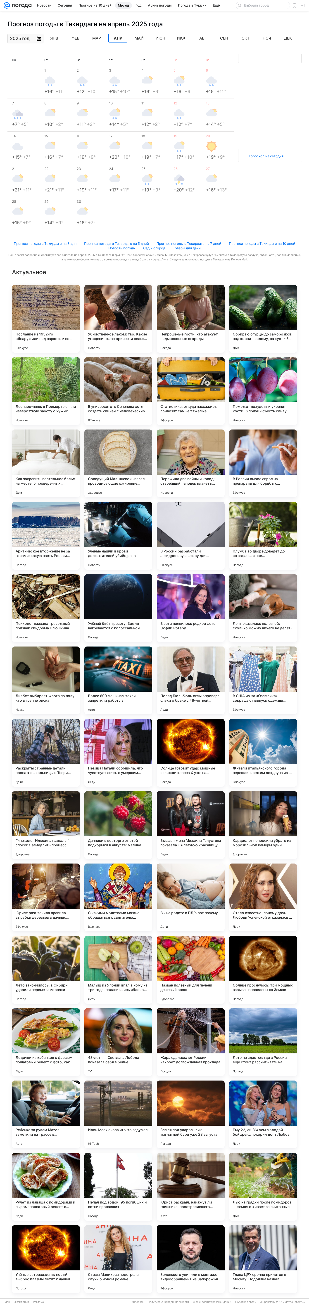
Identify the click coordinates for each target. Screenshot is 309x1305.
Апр (118, 38)
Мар (96, 38)
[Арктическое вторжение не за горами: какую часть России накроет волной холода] (46, 536)
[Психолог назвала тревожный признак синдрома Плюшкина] (46, 608)
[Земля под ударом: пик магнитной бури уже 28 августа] (191, 1114)
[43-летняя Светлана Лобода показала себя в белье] (118, 1042)
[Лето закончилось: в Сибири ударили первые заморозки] (46, 970)
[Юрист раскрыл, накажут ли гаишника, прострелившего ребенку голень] (191, 1187)
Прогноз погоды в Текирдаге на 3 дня (45, 243)
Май (139, 38)
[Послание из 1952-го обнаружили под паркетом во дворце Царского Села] (46, 319)
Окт (246, 38)
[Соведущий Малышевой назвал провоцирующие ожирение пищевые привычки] (118, 463)
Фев (75, 38)
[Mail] (7, 5)
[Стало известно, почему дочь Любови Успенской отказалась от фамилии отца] (263, 897)
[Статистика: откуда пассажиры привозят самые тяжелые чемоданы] (191, 391)
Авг (203, 38)
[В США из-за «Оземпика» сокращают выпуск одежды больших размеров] (263, 680)
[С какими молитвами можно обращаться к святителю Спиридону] (118, 897)
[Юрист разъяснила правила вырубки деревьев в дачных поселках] (46, 897)
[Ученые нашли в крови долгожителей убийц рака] (118, 536)
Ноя (267, 38)
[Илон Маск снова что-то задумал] (118, 1114)
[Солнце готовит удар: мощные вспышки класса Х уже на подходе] (191, 753)
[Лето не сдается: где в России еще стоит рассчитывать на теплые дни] (263, 1042)
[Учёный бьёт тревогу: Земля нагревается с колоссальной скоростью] (118, 608)
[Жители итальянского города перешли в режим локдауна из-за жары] (263, 753)
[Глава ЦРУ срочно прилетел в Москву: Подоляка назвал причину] (263, 1259)
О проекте (137, 1302)
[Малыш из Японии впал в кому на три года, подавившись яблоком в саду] (118, 970)
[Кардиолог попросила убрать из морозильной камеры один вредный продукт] (263, 825)
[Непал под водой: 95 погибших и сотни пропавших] (118, 1187)
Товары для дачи (187, 248)
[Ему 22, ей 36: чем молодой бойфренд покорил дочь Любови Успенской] (263, 1114)
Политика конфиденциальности (168, 1302)
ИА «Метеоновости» (291, 1302)
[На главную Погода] (21, 5)
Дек (288, 38)
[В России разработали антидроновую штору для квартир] (191, 536)
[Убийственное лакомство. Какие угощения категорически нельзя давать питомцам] (118, 319)
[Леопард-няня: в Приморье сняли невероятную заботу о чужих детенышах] (46, 391)
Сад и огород (154, 248)
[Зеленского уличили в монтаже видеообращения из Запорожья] (191, 1259)
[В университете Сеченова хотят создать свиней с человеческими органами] (118, 391)
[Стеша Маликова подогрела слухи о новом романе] (118, 1259)
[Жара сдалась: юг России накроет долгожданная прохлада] (191, 1042)
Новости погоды (121, 248)
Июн (160, 38)
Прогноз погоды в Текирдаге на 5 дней (116, 243)
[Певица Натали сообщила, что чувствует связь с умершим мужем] (118, 753)
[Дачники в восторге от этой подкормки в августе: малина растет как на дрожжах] (118, 825)
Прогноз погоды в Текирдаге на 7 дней (189, 243)
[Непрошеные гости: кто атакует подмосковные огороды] (191, 319)
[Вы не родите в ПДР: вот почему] (191, 897)
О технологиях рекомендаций (212, 1302)
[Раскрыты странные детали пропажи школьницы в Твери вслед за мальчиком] (46, 753)
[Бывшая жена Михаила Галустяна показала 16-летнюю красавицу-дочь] (191, 825)
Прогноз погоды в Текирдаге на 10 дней (262, 243)
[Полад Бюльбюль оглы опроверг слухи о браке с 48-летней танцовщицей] (191, 680)
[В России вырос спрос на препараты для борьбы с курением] (263, 463)
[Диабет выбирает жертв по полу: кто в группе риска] (46, 680)
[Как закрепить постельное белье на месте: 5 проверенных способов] (46, 463)
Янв (54, 38)
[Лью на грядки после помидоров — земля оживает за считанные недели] (263, 1187)
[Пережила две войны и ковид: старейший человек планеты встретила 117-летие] (191, 463)
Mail (7, 1302)
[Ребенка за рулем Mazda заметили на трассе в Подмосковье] (46, 1114)
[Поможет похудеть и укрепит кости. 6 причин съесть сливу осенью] (263, 391)
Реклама (38, 1302)
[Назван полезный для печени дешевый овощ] (191, 970)
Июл (181, 38)
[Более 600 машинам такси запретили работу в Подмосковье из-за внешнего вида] (118, 680)
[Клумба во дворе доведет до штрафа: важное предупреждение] (263, 536)
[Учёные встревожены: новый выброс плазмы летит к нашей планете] (46, 1259)
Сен (224, 38)
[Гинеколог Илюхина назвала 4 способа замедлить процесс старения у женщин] (46, 825)
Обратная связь (245, 1302)
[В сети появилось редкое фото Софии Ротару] (191, 608)
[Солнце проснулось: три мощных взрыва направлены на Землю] (263, 970)
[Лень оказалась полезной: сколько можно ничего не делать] (263, 608)
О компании (21, 1302)
